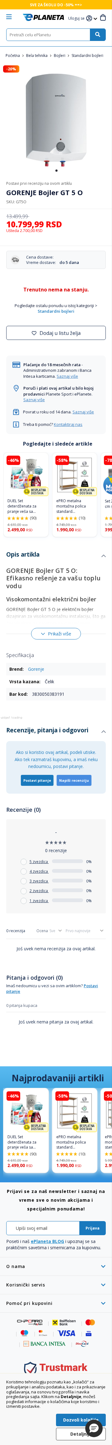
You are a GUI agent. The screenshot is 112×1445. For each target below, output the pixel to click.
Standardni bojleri (87, 55)
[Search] (97, 34)
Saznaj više (67, 376)
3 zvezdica (39, 881)
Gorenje (36, 669)
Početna (13, 55)
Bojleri (60, 55)
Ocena (42, 930)
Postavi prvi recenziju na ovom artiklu (39, 183)
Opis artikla (23, 554)
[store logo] (43, 17)
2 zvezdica (39, 890)
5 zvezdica (39, 861)
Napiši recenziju (74, 780)
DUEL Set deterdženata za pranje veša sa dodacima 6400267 (24, 506)
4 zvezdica (39, 871)
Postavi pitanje (37, 780)
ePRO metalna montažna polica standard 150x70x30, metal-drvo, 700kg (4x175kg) (72, 506)
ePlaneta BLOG (47, 1241)
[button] (77, 18)
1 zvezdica (39, 900)
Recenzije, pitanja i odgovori (47, 730)
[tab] (56, 556)
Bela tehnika (37, 55)
